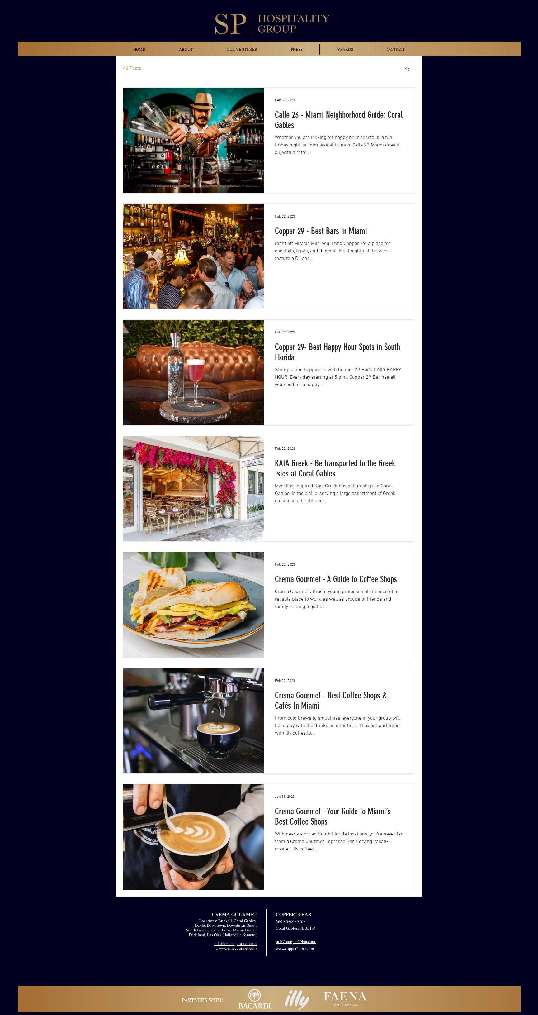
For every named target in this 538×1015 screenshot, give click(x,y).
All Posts (132, 68)
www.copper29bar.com (295, 948)
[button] (407, 69)
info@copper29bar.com (296, 941)
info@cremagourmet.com (235, 943)
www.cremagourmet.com (236, 948)
